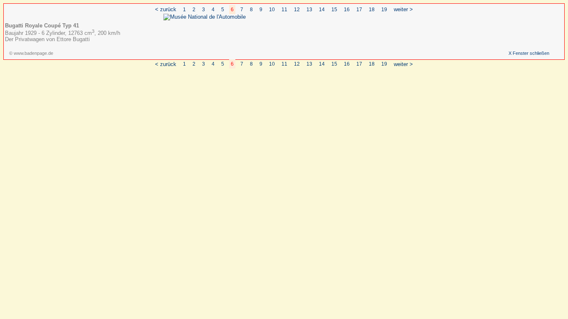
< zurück (165, 9)
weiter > (403, 9)
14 (322, 9)
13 (309, 9)
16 (347, 9)
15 (334, 9)
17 (359, 9)
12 (297, 9)
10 (272, 9)
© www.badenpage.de (31, 53)
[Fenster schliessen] (204, 17)
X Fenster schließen (529, 53)
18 (372, 9)
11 (284, 9)
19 (384, 9)
